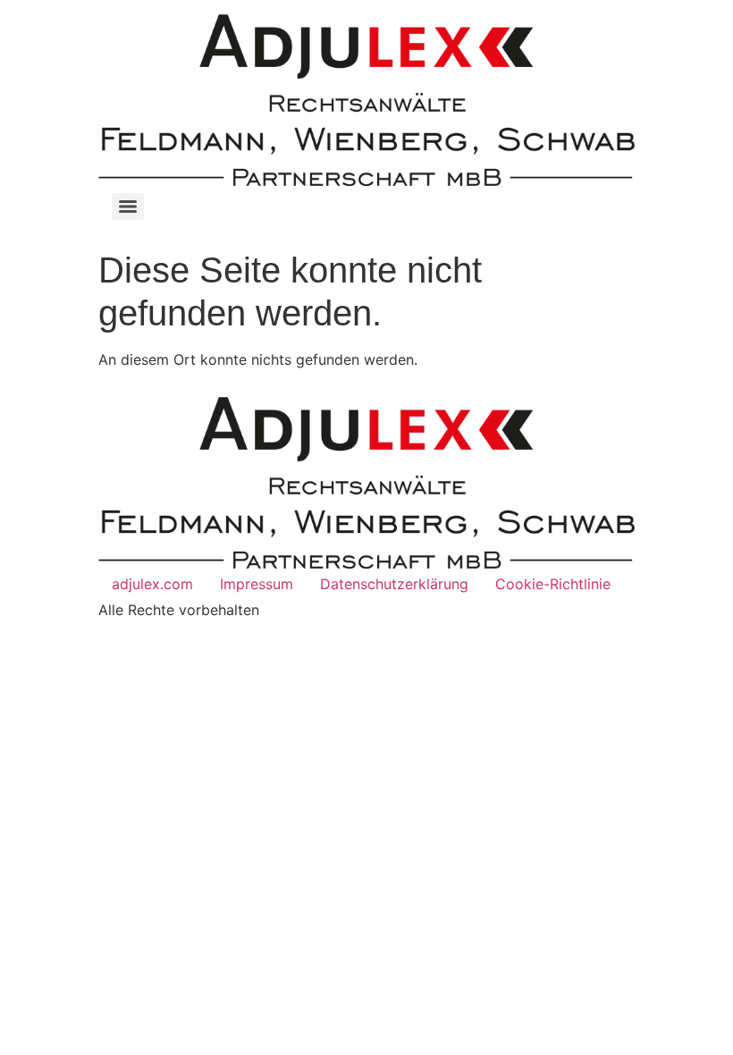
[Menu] (128, 206)
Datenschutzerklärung (394, 584)
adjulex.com (152, 584)
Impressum (256, 584)
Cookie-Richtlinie (553, 584)
